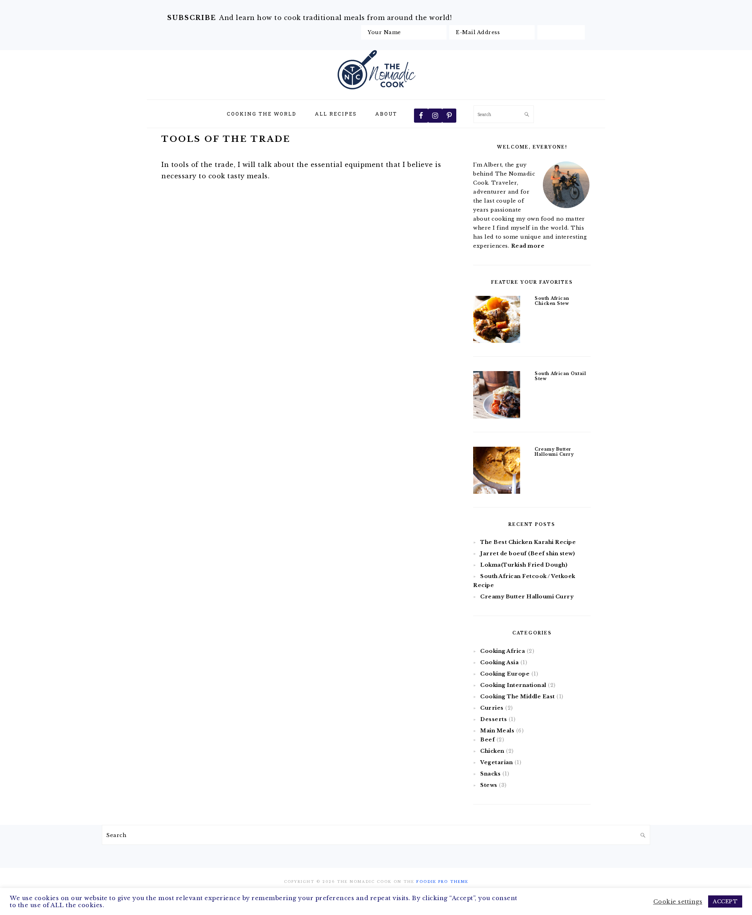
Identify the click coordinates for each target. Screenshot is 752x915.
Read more (528, 246)
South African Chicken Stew (552, 301)
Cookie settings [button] (678, 901)
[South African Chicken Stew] (496, 321)
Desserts (493, 719)
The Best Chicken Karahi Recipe (528, 542)
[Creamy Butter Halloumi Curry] (496, 471)
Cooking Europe (505, 674)
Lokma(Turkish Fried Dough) (524, 565)
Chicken (492, 751)
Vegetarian (496, 762)
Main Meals (497, 731)
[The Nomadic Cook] (376, 91)
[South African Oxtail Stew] (496, 396)
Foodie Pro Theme (442, 881)
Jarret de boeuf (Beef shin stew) (527, 553)
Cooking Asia (499, 662)
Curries (492, 708)
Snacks (490, 774)
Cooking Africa (502, 651)
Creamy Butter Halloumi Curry (554, 452)
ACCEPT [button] (725, 901)
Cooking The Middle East (517, 696)
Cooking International (513, 685)
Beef (487, 740)
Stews (488, 785)
